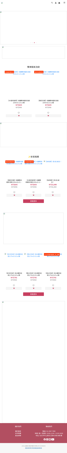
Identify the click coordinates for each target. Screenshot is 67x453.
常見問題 (34, 448)
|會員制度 (39, 448)
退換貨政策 (28, 448)
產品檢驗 (18, 435)
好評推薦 (18, 433)
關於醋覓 (18, 431)
